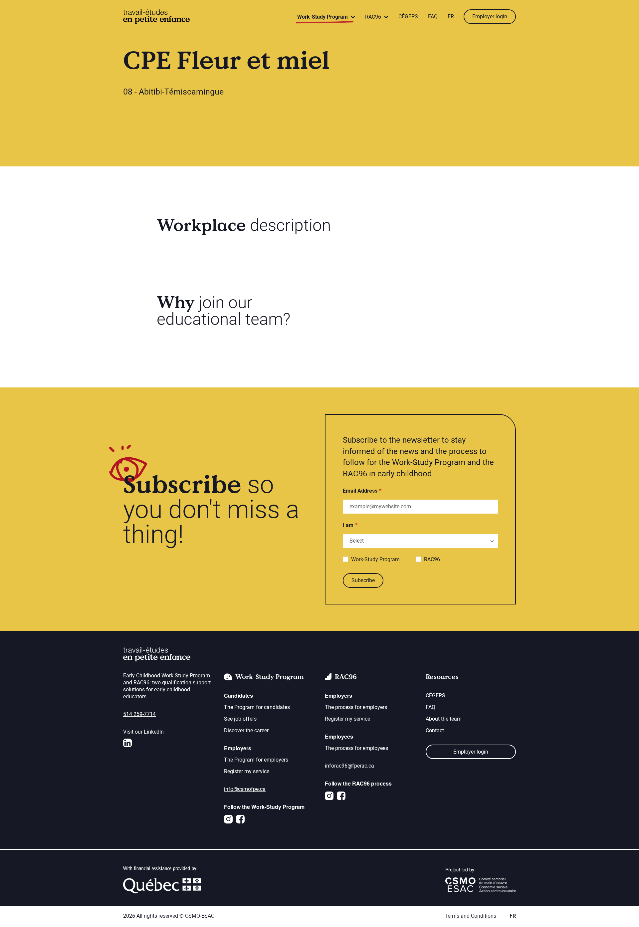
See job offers (240, 719)
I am (348, 525)
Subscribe (363, 580)
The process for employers (356, 707)
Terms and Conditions (470, 916)
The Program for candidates (257, 707)
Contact (435, 730)
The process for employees (356, 748)
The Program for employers (256, 760)
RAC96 (432, 559)
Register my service (246, 771)
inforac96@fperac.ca (349, 766)
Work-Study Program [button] (323, 17)
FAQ (433, 16)
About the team (444, 719)
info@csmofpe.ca (245, 789)
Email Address (360, 491)
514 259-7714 (139, 714)
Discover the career (246, 730)
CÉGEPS (408, 16)
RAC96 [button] (373, 17)
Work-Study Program (375, 559)
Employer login (489, 16)
